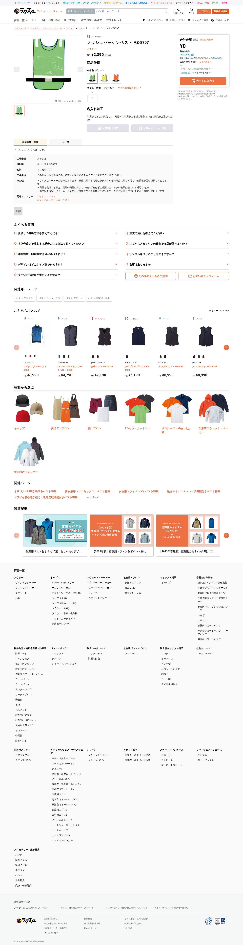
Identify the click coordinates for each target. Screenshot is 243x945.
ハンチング (167, 653)
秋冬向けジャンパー (25, 669)
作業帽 (18, 735)
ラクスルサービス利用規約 (136, 919)
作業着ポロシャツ (61, 623)
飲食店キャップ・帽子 (171, 648)
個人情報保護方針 (92, 923)
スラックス (57, 653)
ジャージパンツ (96, 760)
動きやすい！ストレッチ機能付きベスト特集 (193, 491)
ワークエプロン (23, 694)
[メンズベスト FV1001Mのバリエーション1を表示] (194, 356)
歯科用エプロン (60, 814)
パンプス (202, 755)
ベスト (52, 196)
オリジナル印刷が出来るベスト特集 (35, 491)
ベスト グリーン (74, 298)
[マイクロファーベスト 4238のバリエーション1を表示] (25, 356)
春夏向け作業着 (204, 577)
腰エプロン (130, 587)
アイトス (41, 196)
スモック (202, 620)
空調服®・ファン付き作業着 (212, 582)
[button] (21, 20)
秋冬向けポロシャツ (25, 720)
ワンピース (167, 760)
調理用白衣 (94, 658)
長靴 (17, 704)
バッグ (18, 854)
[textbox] (131, 11)
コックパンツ (132, 653)
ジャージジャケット (98, 755)
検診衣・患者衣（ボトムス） (67, 784)
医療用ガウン (59, 794)
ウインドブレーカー (25, 582)
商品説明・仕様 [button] (30, 142)
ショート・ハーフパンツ (64, 663)
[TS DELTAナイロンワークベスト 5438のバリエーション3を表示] (68, 356)
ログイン (204, 11)
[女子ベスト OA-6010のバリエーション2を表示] (97, 356)
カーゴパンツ (22, 679)
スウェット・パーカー (98, 577)
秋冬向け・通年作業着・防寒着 (30, 648)
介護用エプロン (60, 809)
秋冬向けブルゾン (24, 663)
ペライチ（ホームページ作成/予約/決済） (170, 908)
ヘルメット (21, 710)
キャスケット (168, 658)
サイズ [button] (65, 142)
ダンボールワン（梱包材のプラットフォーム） (127, 908)
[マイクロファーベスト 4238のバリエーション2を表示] (30, 356)
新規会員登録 (220, 11)
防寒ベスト (21, 740)
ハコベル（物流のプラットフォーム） (77, 908)
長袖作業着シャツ (24, 725)
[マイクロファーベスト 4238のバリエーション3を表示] (35, 356)
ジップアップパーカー (99, 587)
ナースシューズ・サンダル (66, 825)
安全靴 (18, 699)
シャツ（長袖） (60, 598)
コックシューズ (206, 653)
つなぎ (201, 615)
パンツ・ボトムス (60, 648)
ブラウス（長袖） (61, 608)
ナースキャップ (60, 830)
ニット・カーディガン (63, 618)
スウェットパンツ (97, 598)
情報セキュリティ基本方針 (56, 928)
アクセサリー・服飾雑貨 (27, 849)
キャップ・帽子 (168, 577)
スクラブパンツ (23, 760)
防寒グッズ (21, 859)
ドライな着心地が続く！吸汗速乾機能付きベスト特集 (46, 497)
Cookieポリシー (91, 928)
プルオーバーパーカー (99, 582)
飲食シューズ (203, 648)
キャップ (166, 582)
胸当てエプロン (133, 582)
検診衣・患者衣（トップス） (67, 773)
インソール (21, 730)
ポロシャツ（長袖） (62, 587)
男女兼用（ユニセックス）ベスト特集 (87, 491)
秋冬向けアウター (24, 715)
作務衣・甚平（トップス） (139, 755)
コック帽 (166, 679)
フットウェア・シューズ (209, 749)
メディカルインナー (62, 840)
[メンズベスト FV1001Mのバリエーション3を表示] (203, 356)
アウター (18, 577)
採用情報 (88, 919)
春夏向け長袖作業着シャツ (211, 593)
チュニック (57, 768)
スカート (166, 755)
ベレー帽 (166, 663)
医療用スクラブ (22, 749)
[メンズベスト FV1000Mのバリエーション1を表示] (160, 356)
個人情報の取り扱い (133, 923)
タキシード (21, 593)
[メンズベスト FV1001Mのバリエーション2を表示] (199, 356)
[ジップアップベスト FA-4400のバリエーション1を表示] (127, 356)
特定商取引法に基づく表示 (56, 923)
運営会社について (52, 919)
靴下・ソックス (206, 760)
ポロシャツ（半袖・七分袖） (67, 593)
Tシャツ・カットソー (63, 582)
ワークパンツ (22, 684)
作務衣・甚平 (130, 749)
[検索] (165, 11)
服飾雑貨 (20, 880)
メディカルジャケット (63, 763)
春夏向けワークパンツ (209, 639)
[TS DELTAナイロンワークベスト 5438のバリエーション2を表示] (64, 356)
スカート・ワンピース (171, 749)
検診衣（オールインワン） (66, 804)
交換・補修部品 (23, 885)
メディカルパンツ (61, 779)
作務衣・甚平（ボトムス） (139, 760)
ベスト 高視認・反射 (99, 298)
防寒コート (21, 653)
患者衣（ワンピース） (63, 789)
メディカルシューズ (62, 820)
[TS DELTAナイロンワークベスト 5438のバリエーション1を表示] (59, 356)
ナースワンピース (61, 835)
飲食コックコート (96, 648)
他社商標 (128, 928)
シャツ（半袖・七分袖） (64, 603)
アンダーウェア (23, 689)
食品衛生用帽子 (169, 684)
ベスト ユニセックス (49, 298)
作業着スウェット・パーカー (30, 674)
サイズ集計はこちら (128, 88)
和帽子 (164, 674)
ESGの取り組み (51, 933)
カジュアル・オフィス (48, 200)
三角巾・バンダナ (170, 669)
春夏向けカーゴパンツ (209, 625)
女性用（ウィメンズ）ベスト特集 (139, 491)
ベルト (18, 875)
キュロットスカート (171, 765)
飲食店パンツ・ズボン (135, 648)
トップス (55, 577)
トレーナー (94, 593)
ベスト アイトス (24, 298)
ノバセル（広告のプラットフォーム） (31, 908)
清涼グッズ (21, 865)
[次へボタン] (226, 347)
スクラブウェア (23, 755)
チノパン (56, 658)
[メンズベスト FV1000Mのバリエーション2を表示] (165, 356)
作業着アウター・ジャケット (213, 587)
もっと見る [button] (91, 497)
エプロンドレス (133, 593)
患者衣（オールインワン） (66, 799)
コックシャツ (95, 653)
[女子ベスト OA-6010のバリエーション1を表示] (93, 356)
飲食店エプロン (131, 577)
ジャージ (91, 749)
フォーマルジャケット (27, 587)
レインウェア (22, 658)
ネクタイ (20, 870)
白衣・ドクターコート (63, 758)
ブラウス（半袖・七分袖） (66, 613)
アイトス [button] (91, 48)
